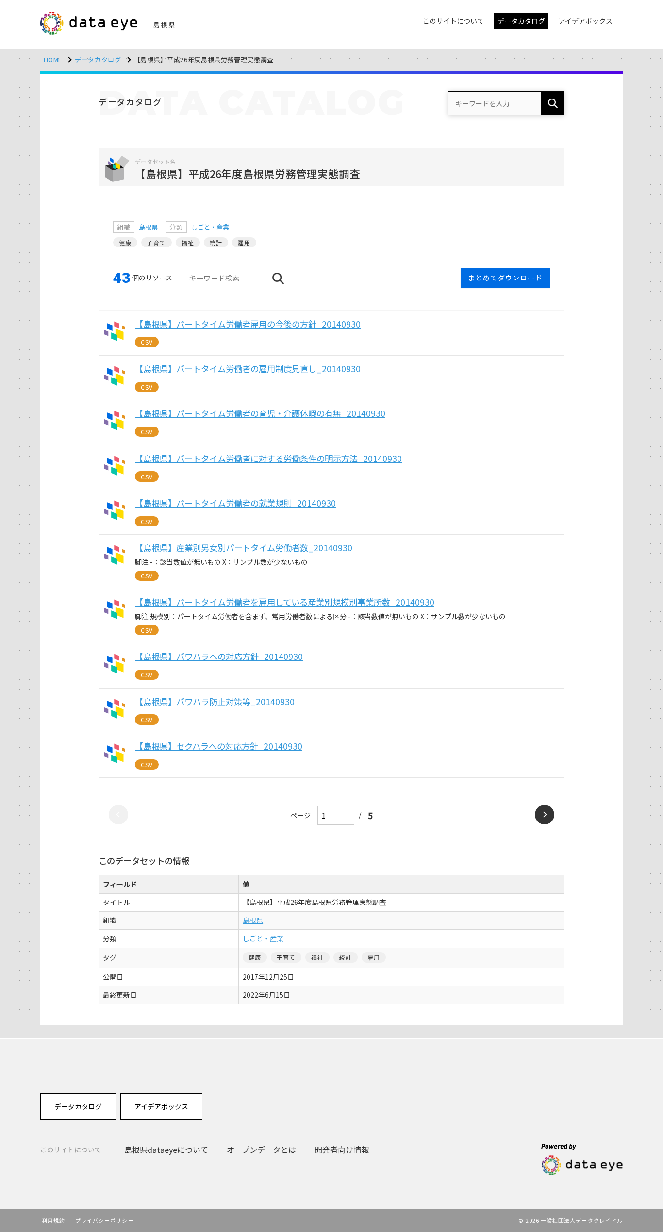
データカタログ (98, 59)
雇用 (244, 242)
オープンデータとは (261, 1149)
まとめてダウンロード (505, 277)
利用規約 (53, 1220)
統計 (216, 242)
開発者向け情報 (342, 1149)
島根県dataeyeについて (166, 1149)
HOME (53, 59)
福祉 (188, 242)
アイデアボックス (161, 1106)
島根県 (148, 226)
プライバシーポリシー (104, 1220)
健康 (125, 242)
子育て (156, 242)
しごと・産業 (210, 226)
